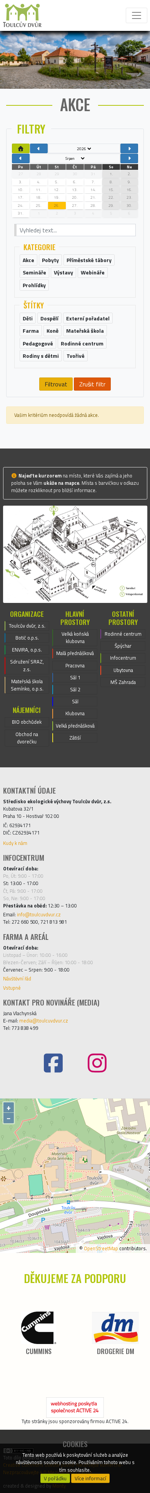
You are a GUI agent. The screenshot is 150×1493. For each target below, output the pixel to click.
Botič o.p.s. (27, 638)
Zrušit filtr (92, 384)
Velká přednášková (75, 726)
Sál (75, 701)
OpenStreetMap (101, 1248)
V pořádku (55, 1478)
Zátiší (75, 737)
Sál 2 (75, 689)
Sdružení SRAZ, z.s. (27, 665)
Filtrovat (56, 384)
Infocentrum (123, 658)
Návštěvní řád (17, 978)
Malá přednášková (75, 653)
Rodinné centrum (123, 634)
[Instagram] (96, 1063)
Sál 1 (75, 677)
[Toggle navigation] (136, 15)
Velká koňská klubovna (75, 637)
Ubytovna (123, 670)
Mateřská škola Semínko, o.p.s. (27, 684)
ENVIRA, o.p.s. (27, 649)
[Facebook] (53, 1063)
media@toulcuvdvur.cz (43, 1020)
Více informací (90, 1478)
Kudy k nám (15, 843)
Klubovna (75, 713)
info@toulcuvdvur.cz (39, 914)
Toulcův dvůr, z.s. (27, 626)
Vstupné (12, 988)
